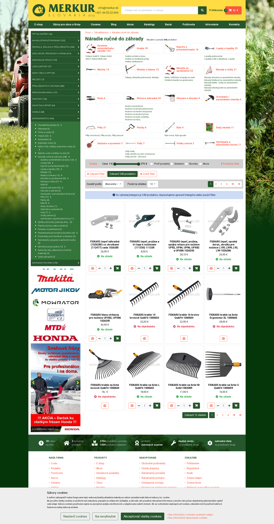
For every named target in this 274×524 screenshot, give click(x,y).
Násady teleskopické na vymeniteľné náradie (220, 89)
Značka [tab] (93, 163)
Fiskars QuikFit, (92, 56)
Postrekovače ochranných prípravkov (56, 233)
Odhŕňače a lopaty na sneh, (182, 77)
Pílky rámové (117, 135)
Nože (44, 184)
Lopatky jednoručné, (213, 56)
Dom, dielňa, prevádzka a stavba (51, 53)
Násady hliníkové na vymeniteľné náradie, (222, 80)
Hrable (45, 163)
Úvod (87, 32)
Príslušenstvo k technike (48, 86)
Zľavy (99, 482)
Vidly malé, (130, 151)
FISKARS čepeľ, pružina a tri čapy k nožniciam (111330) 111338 (144, 244)
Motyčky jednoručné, (142, 77)
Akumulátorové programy (48, 40)
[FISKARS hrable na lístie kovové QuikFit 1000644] (105, 364)
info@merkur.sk (108, 8)
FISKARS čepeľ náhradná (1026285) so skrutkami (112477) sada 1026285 (104, 244)
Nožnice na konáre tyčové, (137, 114)
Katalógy (101, 477)
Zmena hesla (194, 482)
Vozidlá (38, 112)
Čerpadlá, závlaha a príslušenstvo (53, 47)
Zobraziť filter (97, 173)
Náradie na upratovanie (53, 178)
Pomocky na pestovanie (50, 229)
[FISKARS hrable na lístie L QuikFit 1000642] (144, 364)
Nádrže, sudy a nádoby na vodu (53, 153)
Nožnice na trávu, (133, 119)
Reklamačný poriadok (153, 473)
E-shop (100, 463)
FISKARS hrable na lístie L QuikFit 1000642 (144, 386)
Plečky (44, 200)
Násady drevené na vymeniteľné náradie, (222, 77)
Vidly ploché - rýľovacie (135, 156)
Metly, (167, 77)
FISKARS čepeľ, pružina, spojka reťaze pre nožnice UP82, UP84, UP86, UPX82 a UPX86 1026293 (184, 246)
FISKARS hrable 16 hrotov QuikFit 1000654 (184, 316)
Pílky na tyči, (106, 135)
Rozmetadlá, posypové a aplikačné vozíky (56, 241)
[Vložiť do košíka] (117, 268)
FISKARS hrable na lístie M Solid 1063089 (183, 386)
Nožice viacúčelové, (134, 106)
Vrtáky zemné (48, 215)
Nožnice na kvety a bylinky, (137, 117)
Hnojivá (43, 136)
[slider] (114, 164)
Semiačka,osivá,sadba (50, 246)
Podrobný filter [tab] (230, 163)
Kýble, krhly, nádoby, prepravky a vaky (56, 146)
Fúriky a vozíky (46, 132)
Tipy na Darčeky (42, 34)
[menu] (216, 10)
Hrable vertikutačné (134, 61)
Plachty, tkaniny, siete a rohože (53, 226)
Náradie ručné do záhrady (125, 32)
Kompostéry (44, 139)
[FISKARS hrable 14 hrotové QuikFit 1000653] (144, 293)
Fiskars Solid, (106, 56)
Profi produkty (162, 163)
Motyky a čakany (50, 175)
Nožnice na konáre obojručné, (138, 111)
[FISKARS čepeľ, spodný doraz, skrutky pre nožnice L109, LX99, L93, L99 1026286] (223, 220)
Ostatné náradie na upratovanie (179, 80)
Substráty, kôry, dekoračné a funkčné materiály (54, 251)
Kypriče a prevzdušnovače (54, 166)
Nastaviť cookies (75, 516)
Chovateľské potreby (48, 125)
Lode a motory (41, 66)
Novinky (193, 163)
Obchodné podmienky (153, 463)
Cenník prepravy (150, 468)
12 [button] (151, 184)
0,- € (231, 10)
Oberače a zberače (50, 191)
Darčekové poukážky (107, 473)
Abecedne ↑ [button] (112, 184)
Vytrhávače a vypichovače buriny (57, 218)
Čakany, (128, 77)
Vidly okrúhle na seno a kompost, (140, 154)
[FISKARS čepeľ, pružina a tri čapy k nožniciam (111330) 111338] (144, 220)
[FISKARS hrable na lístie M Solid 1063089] (184, 364)
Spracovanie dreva (44, 92)
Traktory (39, 99)
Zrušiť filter (148, 173)
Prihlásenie (193, 463)
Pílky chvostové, (93, 135)
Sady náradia (48, 206)
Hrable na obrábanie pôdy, (137, 59)
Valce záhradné (46, 257)
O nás (54, 463)
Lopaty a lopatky (49, 169)
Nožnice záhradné (50, 187)
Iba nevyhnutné (105, 516)
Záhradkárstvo (101, 32)
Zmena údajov (194, 477)
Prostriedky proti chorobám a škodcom (56, 236)
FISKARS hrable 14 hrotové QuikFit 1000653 (144, 316)
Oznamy (55, 482)
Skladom (179, 163)
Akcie (206, 163)
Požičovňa (57, 473)
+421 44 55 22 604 (106, 12)
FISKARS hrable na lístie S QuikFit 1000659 (223, 386)
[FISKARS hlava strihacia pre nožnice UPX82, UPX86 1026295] (105, 293)
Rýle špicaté (180, 135)
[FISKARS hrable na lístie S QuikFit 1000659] (223, 364)
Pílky (44, 197)
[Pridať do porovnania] (92, 268)
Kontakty (56, 468)
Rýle (43, 203)
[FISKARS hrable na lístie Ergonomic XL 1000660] (223, 293)
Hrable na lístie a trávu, (135, 56)
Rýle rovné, (169, 135)
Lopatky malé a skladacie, (216, 59)
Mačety (45, 172)
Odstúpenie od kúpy (152, 482)
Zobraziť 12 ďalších (195, 415)
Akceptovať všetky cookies (143, 516)
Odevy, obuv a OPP (43, 73)
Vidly (44, 212)
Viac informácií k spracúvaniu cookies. (188, 518)
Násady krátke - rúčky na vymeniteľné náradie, (221, 83)
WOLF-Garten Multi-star (96, 59)
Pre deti (38, 79)
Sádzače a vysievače (51, 209)
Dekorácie (44, 129)
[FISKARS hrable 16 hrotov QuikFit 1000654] (184, 293)
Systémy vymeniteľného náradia (57, 160)
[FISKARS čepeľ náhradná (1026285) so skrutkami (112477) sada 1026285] (105, 220)
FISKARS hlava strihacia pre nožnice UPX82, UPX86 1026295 (105, 317)
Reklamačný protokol (153, 477)
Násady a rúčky (49, 181)
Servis (54, 477)
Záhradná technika (45, 263)
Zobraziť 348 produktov (122, 173)
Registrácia (193, 468)
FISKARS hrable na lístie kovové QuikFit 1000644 (105, 386)
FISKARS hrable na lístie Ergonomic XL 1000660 (223, 316)
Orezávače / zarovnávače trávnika (57, 194)
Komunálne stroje (44, 60)
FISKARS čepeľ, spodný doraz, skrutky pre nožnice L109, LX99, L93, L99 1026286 (223, 246)
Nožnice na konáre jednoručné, (139, 109)
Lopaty (231, 59)
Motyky (155, 77)
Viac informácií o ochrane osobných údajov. (191, 514)
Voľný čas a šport (43, 105)
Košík (190, 473)
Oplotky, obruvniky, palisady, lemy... (55, 222)
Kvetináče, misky (47, 143)
